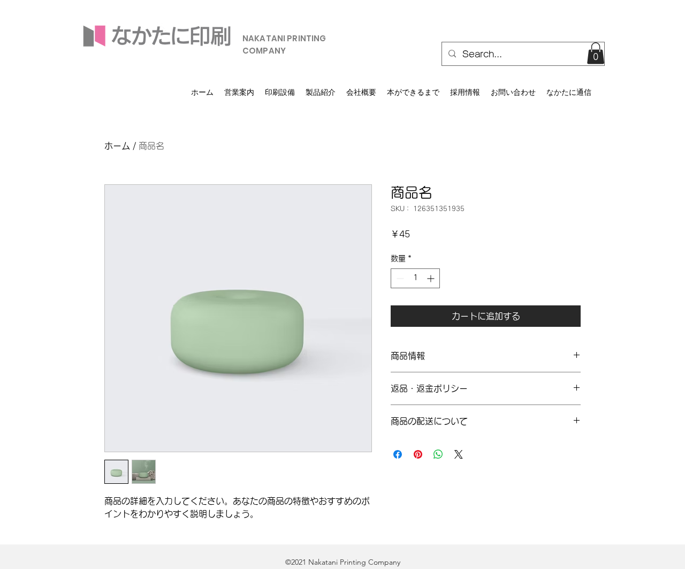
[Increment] (431, 278)
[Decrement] (399, 278)
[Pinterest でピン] (418, 454)
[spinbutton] (415, 278)
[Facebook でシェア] (397, 454)
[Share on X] (458, 454)
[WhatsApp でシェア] (438, 454)
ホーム (117, 145)
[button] (596, 53)
